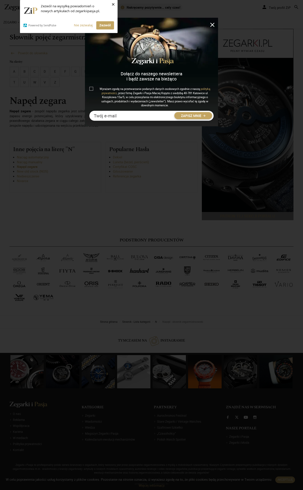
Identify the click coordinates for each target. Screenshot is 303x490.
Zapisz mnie (191, 115)
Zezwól (105, 25)
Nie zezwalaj (83, 25)
